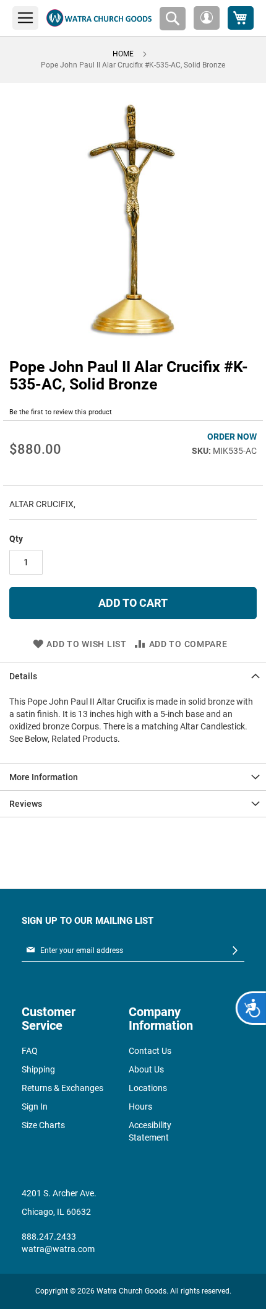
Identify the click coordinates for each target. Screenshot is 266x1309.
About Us (146, 1069)
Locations (148, 1088)
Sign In (35, 1106)
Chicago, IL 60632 (56, 1212)
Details (23, 676)
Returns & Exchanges (62, 1088)
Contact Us (150, 1051)
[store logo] (99, 17)
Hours (140, 1106)
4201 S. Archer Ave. (59, 1193)
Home (123, 54)
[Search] (173, 18)
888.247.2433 (49, 1237)
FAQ (30, 1051)
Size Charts (43, 1125)
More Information (43, 777)
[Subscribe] (235, 951)
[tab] (133, 676)
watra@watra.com (58, 1249)
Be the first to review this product (60, 412)
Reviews (25, 804)
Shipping (38, 1069)
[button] (207, 18)
